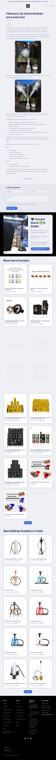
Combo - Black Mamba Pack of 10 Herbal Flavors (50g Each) (39, 355)
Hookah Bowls (19, 709)
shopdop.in (8, 755)
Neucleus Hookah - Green (36, 590)
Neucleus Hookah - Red (35, 621)
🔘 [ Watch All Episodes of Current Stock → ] (39, 249)
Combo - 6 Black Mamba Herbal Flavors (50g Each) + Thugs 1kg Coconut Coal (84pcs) (40, 450)
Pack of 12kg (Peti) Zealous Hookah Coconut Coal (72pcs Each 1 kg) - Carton (15, 418)
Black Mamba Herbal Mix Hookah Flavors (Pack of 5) (14, 355)
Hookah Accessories (21, 719)
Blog (4, 728)
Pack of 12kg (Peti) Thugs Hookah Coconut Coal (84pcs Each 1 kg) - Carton (15, 483)
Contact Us (6, 725)
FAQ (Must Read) (7, 709)
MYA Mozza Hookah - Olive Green (38, 683)
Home (17, 703)
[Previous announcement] (2, 1)
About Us (5, 703)
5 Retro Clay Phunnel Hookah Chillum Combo (39, 289)
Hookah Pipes (19, 716)
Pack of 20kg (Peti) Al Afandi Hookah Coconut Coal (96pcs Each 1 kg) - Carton (14, 387)
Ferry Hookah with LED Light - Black (38, 559)
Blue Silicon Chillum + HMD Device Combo (14, 514)
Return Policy (6, 716)
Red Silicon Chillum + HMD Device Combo (40, 482)
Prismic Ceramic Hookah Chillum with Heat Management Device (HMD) (15, 321)
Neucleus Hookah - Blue (10, 652)
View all (28, 522)
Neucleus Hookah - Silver (36, 652)
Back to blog (29, 178)
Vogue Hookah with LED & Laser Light (13, 559)
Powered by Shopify (14, 755)
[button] (2, 6)
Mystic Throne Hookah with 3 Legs (13, 621)
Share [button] (9, 24)
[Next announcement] (53, 1)
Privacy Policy (6, 719)
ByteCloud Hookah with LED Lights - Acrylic (15, 683)
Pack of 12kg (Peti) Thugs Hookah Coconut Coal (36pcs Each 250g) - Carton (15, 450)
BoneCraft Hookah (9, 590)
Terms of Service (7, 722)
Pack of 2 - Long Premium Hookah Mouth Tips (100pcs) (14, 289)
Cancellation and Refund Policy (7, 732)
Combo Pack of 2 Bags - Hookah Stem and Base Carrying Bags (40, 321)
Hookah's (18, 706)
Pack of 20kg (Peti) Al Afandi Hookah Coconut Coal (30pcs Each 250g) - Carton (40, 387)
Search (5, 706)
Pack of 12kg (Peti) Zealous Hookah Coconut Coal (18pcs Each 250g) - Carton (40, 418)
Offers (17, 722)
